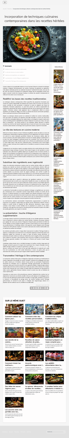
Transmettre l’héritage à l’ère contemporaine (15, 81)
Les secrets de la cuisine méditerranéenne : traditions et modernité (14, 343)
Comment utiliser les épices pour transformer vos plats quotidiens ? (59, 112)
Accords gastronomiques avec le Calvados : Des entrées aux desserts (34, 366)
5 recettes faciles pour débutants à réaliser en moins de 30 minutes (54, 388)
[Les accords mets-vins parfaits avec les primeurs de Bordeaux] (14, 402)
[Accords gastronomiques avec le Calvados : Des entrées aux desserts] (34, 356)
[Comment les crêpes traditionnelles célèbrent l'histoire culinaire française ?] (59, 150)
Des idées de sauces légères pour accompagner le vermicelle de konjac (13, 389)
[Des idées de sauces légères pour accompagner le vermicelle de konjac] (14, 379)
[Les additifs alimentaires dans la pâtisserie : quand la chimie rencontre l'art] (54, 356)
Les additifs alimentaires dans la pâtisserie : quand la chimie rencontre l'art (53, 366)
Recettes (10, 9)
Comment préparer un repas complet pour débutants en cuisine (53, 342)
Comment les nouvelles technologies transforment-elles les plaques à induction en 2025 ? (59, 188)
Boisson (11, 432)
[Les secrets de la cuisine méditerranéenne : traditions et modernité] (14, 332)
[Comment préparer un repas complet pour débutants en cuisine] (54, 332)
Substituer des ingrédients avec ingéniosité (15, 75)
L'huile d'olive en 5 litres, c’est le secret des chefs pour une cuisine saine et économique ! (58, 88)
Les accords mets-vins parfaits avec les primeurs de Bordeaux (13, 412)
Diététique (5, 432)
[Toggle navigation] (5, 2)
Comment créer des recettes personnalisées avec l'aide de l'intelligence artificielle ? (58, 136)
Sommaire (8, 66)
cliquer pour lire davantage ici (41, 247)
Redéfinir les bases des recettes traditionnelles (15, 69)
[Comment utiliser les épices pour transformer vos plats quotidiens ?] (59, 102)
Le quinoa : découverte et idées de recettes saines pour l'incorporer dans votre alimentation (34, 389)
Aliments (22, 432)
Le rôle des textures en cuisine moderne (14, 72)
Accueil (4, 9)
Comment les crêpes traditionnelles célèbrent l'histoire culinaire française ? (59, 162)
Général (29, 432)
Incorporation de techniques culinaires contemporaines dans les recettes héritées (59, 215)
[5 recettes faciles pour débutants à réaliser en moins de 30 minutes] (54, 379)
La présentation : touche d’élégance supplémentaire (17, 78)
